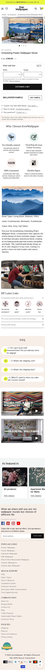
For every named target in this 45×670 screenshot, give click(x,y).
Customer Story (7, 619)
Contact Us (5, 607)
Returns (4, 631)
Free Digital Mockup (9, 592)
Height (26, 70)
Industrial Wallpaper (9, 554)
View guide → (33, 106)
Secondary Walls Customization (14, 589)
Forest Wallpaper (8, 551)
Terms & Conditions (9, 634)
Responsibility (6, 604)
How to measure (14, 81)
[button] (22, 404)
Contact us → (21, 112)
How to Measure (7, 580)
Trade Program (7, 613)
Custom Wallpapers (9, 563)
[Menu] (2, 8)
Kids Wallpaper (7, 557)
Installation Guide (8, 583)
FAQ (3, 574)
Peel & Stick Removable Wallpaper (15, 560)
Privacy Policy (6, 637)
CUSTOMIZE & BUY (22, 87)
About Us (5, 601)
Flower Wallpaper (8, 548)
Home (4, 15)
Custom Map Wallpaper (10, 566)
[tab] (19, 45)
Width (5, 70)
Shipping (4, 628)
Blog (3, 610)
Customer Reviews (8, 586)
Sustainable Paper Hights (11, 616)
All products (12, 15)
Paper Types (6, 577)
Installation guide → (23, 109)
